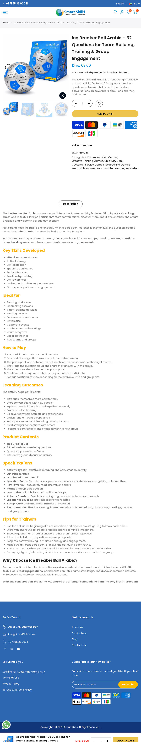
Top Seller (132, 168)
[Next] (63, 67)
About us (77, 627)
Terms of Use (11, 677)
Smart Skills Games (84, 168)
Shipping (94, 72)
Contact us (79, 645)
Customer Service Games (88, 164)
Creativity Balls (113, 161)
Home (6, 22)
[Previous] (8, 67)
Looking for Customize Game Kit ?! (24, 671)
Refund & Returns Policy (17, 689)
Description (70, 203)
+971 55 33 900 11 (17, 3)
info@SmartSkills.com (21, 634)
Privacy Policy (11, 683)
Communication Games (102, 157)
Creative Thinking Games (87, 161)
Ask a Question (82, 145)
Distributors (79, 633)
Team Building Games (110, 168)
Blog (74, 639)
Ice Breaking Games (117, 164)
